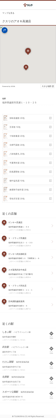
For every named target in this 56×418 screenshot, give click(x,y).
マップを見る (8, 13)
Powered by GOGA (8, 86)
